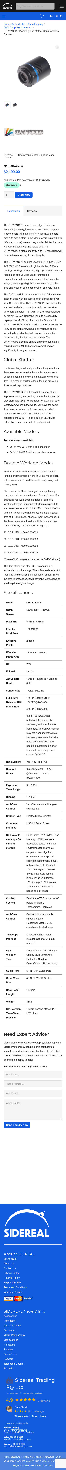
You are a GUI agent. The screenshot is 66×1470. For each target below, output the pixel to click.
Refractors (9, 1344)
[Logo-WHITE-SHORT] (7, 7)
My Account (10, 1258)
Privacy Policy (11, 1273)
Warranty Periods (13, 1292)
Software (8, 1359)
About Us (9, 1263)
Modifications (11, 1340)
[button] (62, 6)
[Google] (61, 16)
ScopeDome (10, 1354)
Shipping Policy (12, 1282)
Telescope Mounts (13, 1363)
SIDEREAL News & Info (24, 1311)
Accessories (10, 1316)
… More (41, 1416)
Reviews (8, 1349)
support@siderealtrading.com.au (18, 1446)
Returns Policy (12, 1277)
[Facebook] (51, 16)
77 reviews (44, 1400)
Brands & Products (14, 24)
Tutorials (8, 1368)
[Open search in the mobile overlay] (35, 6)
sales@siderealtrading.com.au (17, 1439)
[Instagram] (56, 16)
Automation (10, 1320)
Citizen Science (12, 1325)
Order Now (24, 195)
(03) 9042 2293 (16, 1436)
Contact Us (10, 1268)
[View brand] (24, 151)
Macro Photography (14, 1335)
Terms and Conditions (15, 1287)
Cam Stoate (21, 1407)
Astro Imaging (35, 24)
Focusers (9, 1330)
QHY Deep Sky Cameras (17, 27)
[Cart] (42, 16)
